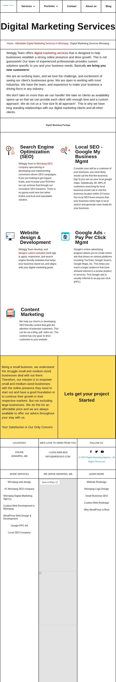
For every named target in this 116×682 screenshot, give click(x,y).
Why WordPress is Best (96, 509)
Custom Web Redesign (96, 502)
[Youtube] (102, 451)
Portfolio (49, 6)
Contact (71, 6)
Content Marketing (32, 312)
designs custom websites (32, 253)
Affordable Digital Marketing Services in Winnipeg (41, 43)
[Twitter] (96, 451)
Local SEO (87, 147)
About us (91, 6)
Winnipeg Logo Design (96, 489)
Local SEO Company (19, 532)
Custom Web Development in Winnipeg (19, 507)
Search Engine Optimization (37, 149)
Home (10, 43)
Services (26, 6)
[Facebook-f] (90, 451)
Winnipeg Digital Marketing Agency (17, 497)
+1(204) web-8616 (58, 452)
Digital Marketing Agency (98, 457)
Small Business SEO (96, 496)
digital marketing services (51, 53)
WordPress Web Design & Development (17, 517)
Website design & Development (35, 237)
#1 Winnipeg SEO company (19, 489)
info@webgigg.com (57, 456)
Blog (108, 6)
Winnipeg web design (19, 482)
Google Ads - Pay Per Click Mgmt (90, 237)
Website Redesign (96, 482)
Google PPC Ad (19, 525)
